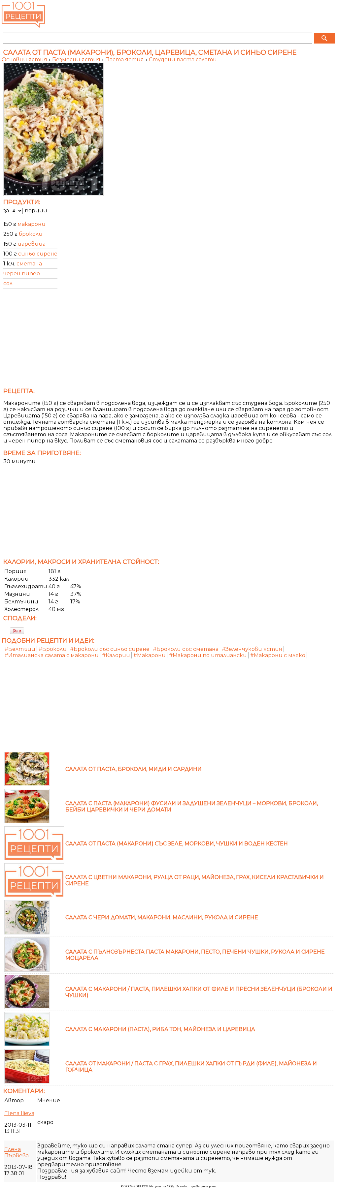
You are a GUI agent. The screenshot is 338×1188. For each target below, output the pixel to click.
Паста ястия (125, 59)
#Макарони (149, 655)
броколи (31, 234)
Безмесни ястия (77, 59)
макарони (31, 224)
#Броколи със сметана (186, 649)
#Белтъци (20, 649)
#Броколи (53, 649)
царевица (31, 244)
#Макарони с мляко (277, 655)
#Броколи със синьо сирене (110, 649)
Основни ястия (25, 59)
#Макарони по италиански (208, 655)
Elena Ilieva (19, 1113)
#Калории (116, 655)
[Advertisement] (169, 340)
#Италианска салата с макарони (52, 655)
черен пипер (21, 273)
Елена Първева (16, 1152)
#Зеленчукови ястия (252, 649)
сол (8, 283)
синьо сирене (37, 254)
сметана (29, 263)
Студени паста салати (183, 59)
